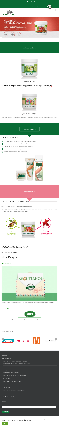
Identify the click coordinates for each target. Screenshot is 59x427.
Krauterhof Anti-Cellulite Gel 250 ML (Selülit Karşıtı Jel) (15, 361)
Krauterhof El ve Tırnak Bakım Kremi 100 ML (12, 381)
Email (4, 405)
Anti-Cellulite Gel (17, 144)
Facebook (8, 302)
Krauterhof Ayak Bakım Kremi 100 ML (11, 372)
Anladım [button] (5, 423)
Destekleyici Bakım (6, 387)
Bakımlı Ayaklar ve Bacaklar (8, 370)
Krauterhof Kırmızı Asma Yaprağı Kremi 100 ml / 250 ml (15, 375)
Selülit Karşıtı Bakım (6, 358)
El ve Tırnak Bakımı (6, 378)
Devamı (3, 118)
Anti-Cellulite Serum (26, 141)
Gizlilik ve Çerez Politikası (25, 420)
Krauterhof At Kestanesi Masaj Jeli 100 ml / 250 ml (14, 390)
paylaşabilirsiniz (37, 319)
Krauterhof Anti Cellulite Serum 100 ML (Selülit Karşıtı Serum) (16, 363)
